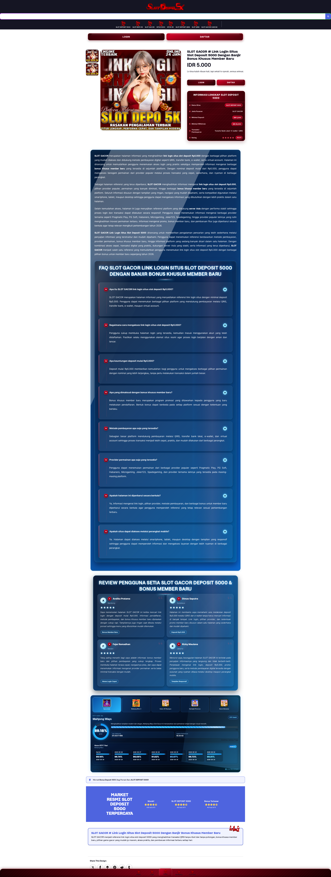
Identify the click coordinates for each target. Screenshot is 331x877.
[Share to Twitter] (93, 867)
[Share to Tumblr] (129, 867)
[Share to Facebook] (100, 867)
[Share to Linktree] (107, 867)
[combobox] (162, 16)
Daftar (204, 36)
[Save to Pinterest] (115, 867)
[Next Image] (179, 90)
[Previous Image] (102, 90)
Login (126, 36)
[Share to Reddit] (122, 867)
